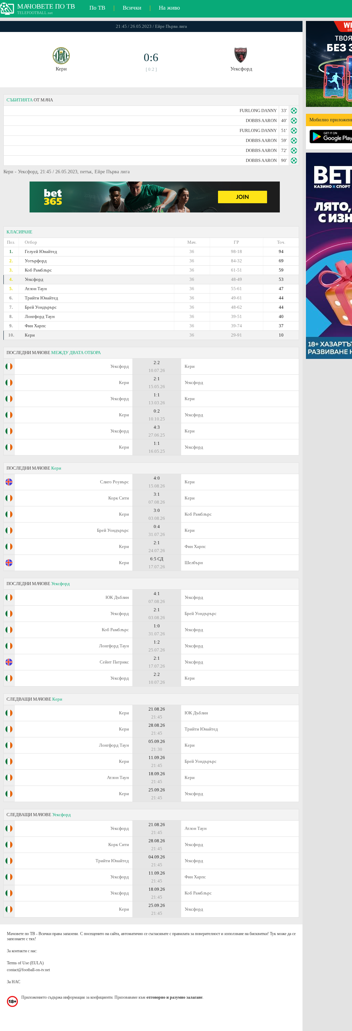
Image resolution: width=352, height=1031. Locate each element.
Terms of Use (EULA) (25, 963)
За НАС (13, 981)
